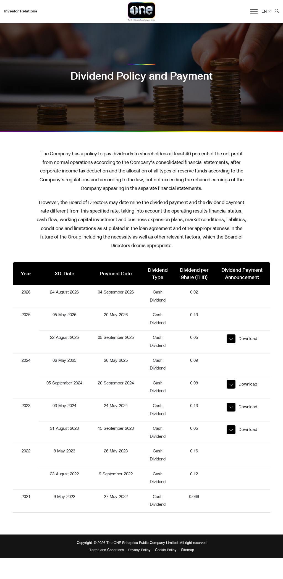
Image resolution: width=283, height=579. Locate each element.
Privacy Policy (139, 550)
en (264, 11)
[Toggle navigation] (252, 11)
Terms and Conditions (106, 550)
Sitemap (187, 550)
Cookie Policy (166, 550)
